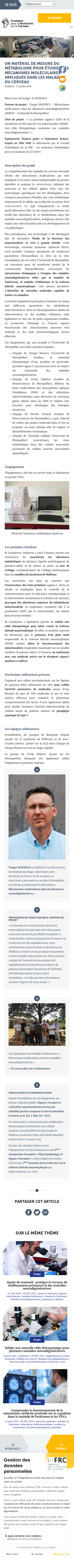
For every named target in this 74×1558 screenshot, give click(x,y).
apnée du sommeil (47, 1293)
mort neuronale (17, 1361)
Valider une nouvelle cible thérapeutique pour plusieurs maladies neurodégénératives (37, 1349)
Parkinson (54, 1361)
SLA (63, 1361)
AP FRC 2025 (29, 1293)
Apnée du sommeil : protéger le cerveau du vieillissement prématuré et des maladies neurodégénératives (37, 1285)
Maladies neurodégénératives (25, 1299)
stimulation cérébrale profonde (36, 1424)
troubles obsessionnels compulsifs (44, 1427)
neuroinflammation (37, 1361)
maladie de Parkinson (55, 1296)
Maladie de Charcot (26, 1358)
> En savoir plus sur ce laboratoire (29, 1068)
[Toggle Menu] (71, 27)
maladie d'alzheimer (32, 1296)
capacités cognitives (45, 1421)
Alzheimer (24, 1356)
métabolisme (44, 184)
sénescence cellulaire (53, 1299)
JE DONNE (54, 18)
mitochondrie (13, 206)
